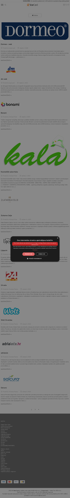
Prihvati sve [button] (28, 254)
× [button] (57, 238)
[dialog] (35, 249)
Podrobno (35, 250)
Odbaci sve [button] (41, 254)
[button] (35, 258)
